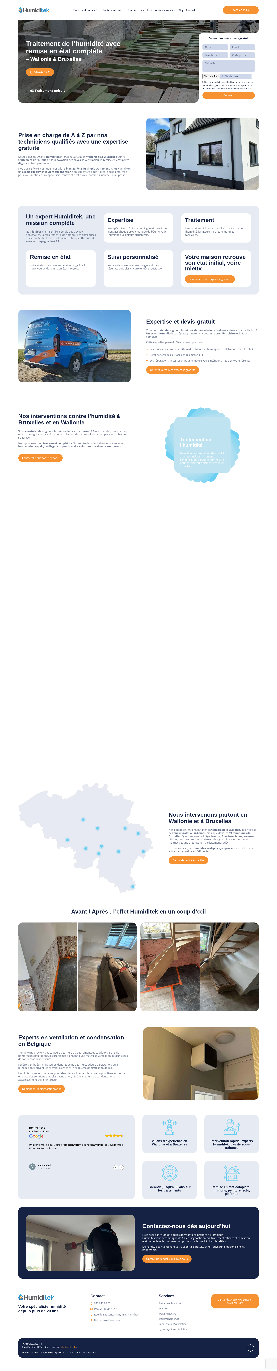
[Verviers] (138, 833)
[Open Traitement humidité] (99, 10)
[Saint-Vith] (143, 852)
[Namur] (101, 846)
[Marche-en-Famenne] (118, 852)
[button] (121, 1167)
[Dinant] (99, 854)
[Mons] (67, 840)
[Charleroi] (86, 848)
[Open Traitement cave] (124, 10)
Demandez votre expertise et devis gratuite (235, 1301)
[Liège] (125, 828)
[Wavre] (98, 828)
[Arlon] (133, 887)
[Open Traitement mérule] (151, 10)
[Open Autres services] (174, 10)
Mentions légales (69, 1346)
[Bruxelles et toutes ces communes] (83, 820)
